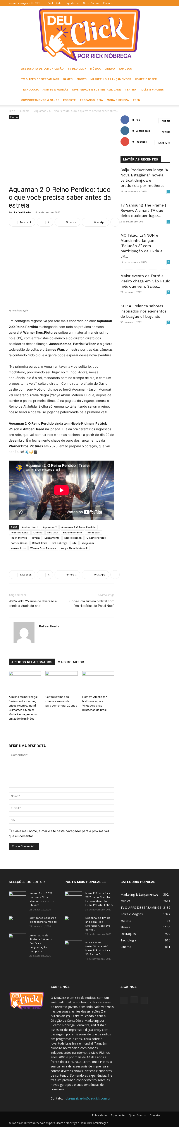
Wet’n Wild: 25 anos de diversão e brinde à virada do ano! (33, 603)
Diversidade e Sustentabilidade (96, 89)
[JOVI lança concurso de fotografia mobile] (17, 922)
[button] (146, 3)
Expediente (72, 3)
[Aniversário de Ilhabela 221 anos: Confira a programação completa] (17, 940)
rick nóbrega (59, 543)
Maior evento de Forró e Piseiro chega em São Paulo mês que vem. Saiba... (145, 281)
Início (12, 111)
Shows (81, 79)
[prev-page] (57, 727)
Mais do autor (71, 662)
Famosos (125, 68)
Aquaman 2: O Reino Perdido (78, 527)
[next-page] (64, 727)
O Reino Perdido (96, 537)
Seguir (166, 132)
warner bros (18, 548)
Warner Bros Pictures (43, 548)
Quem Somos (91, 3)
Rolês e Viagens (152, 89)
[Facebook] (152, 3)
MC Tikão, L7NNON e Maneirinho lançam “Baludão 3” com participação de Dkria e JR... (141, 245)
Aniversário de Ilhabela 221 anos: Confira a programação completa (41, 943)
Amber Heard (30, 527)
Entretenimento (72, 532)
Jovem (36, 537)
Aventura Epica (20, 532)
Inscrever (164, 143)
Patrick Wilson (19, 543)
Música (95, 68)
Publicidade (54, 3)
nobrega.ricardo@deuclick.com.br (87, 1098)
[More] (115, 222)
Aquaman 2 (50, 527)
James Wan (93, 532)
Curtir (166, 121)
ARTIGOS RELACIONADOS (31, 662)
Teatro (130, 89)
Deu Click (52, 532)
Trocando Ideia (91, 100)
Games (67, 79)
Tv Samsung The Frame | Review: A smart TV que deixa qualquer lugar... (143, 210)
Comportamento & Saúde (40, 100)
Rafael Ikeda (22, 212)
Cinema (110, 68)
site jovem (87, 543)
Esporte (69, 100)
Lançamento (52, 537)
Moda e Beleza (118, 100)
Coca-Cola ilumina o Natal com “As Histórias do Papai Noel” (91, 603)
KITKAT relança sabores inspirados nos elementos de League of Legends (143, 311)
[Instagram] (160, 3)
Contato (107, 3)
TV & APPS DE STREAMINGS (40, 79)
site (74, 543)
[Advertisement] (61, 152)
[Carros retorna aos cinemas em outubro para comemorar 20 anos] (61, 682)
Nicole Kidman (73, 537)
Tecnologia (30, 89)
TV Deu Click (76, 68)
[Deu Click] (89, 34)
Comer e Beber (146, 79)
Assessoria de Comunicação (42, 68)
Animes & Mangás (55, 89)
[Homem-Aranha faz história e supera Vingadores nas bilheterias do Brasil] (98, 682)
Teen (136, 100)
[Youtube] (167, 3)
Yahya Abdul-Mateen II (74, 548)
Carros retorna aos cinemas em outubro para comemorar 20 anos (61, 701)
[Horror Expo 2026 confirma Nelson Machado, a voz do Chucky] (17, 897)
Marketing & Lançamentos (110, 79)
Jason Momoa (19, 537)
